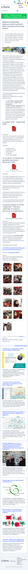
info (8, 341)
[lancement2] (17, 267)
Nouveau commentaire (21, 345)
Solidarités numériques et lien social (15, 17)
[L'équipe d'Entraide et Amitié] (7, 326)
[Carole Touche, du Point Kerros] (17, 302)
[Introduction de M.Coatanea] (17, 290)
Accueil (6, 15)
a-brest (5, 7)
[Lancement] (7, 267)
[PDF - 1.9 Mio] (14, 215)
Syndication (19, 561)
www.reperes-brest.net (14, 252)
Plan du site (19, 564)
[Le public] (17, 279)
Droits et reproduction (22, 559)
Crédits (18, 562)
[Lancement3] (7, 279)
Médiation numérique (16, 15)
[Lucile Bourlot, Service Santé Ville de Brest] (17, 314)
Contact (20, 3)
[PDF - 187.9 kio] (14, 166)
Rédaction (19, 558)
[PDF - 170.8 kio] (14, 128)
